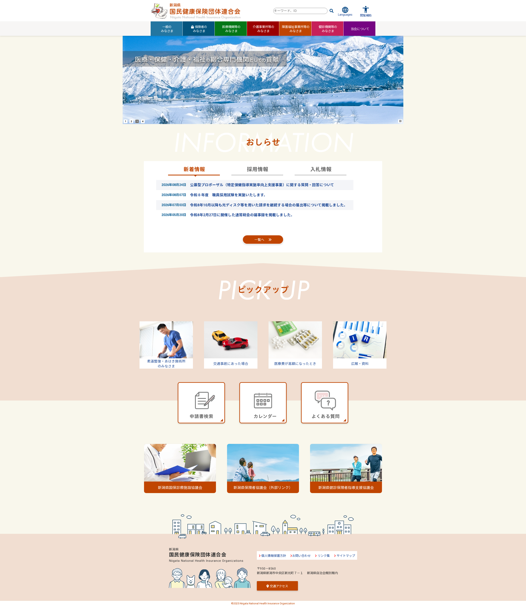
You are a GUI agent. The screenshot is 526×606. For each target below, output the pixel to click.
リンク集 (323, 556)
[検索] (331, 11)
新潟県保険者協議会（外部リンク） (263, 487)
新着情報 (194, 169)
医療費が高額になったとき (295, 364)
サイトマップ (345, 556)
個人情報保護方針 (273, 556)
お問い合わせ (301, 556)
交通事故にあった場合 (230, 364)
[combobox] (300, 11)
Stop (400, 121)
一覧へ (259, 240)
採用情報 (257, 169)
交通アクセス (278, 586)
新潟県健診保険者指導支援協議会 (346, 487)
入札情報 (321, 169)
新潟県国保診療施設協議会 (180, 487)
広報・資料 (360, 364)
